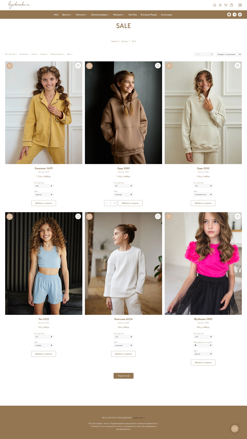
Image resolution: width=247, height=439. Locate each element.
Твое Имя (132, 14)
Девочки (66, 14)
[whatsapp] (229, 14)
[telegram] (234, 14)
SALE (56, 14)
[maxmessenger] (240, 14)
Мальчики (80, 14)
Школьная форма (99, 14)
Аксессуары (166, 14)
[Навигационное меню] (240, 5)
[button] (214, 5)
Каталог (124, 41)
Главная (114, 41)
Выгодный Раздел (149, 14)
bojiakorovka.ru (139, 417)
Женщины (118, 14)
